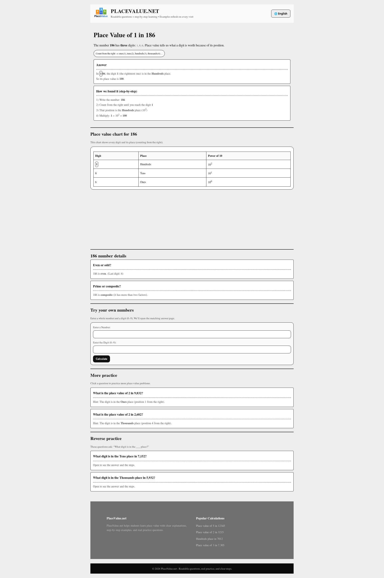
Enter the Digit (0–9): (104, 342)
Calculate (101, 358)
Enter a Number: (102, 327)
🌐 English (280, 13)
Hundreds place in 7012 (209, 539)
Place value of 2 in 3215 (210, 532)
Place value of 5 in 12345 (210, 526)
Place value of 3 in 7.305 (210, 545)
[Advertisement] (192, 218)
